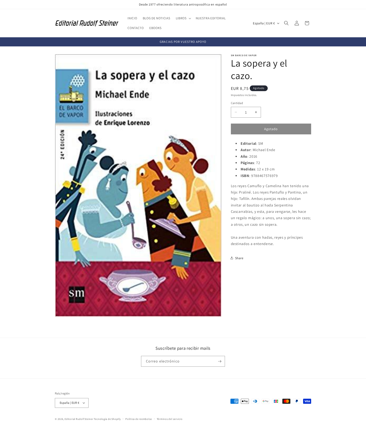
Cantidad (237, 103)
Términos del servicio (170, 419)
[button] (183, 18)
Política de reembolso (138, 419)
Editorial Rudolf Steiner (79, 419)
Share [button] (239, 258)
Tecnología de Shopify (107, 419)
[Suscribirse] (220, 361)
